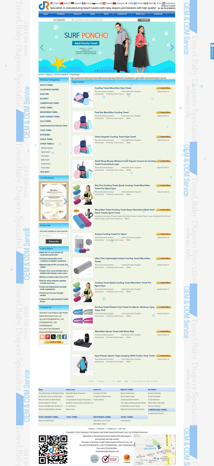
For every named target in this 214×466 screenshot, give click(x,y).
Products (61, 14)
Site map (122, 429)
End (126, 381)
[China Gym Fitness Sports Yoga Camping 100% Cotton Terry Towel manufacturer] (83, 365)
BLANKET (44, 99)
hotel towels (125, 421)
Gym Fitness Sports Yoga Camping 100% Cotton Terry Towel (125, 356)
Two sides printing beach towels (133, 403)
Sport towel (45, 152)
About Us (77, 14)
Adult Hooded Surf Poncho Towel (53, 126)
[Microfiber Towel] (107, 72)
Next (119, 381)
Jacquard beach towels (130, 400)
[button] (95, 70)
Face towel (45, 168)
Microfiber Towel (99, 424)
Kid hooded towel (128, 396)
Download (158, 14)
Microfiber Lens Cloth (101, 421)
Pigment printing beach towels (133, 409)
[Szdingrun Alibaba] (42, 336)
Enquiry (92, 429)
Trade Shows (98, 400)
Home (45, 14)
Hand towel (45, 164)
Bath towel (45, 160)
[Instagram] (47, 336)
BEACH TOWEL (46, 85)
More (129, 94)
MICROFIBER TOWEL (49, 112)
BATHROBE (45, 135)
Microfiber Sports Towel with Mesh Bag (114, 331)
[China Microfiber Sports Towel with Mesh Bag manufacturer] (83, 340)
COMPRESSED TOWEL (49, 103)
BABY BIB (44, 94)
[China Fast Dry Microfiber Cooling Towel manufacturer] (83, 121)
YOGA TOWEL (46, 130)
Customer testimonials (102, 396)
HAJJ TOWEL (45, 121)
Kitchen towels (47, 148)
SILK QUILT (44, 172)
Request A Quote (168, 6)
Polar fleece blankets (156, 403)
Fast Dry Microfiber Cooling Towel (112, 112)
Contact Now (53, 342)
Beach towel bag (127, 393)
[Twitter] (53, 336)
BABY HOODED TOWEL (50, 117)
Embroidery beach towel (130, 406)
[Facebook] (64, 336)
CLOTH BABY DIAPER (49, 90)
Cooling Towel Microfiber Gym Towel (113, 88)
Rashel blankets (154, 393)
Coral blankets (154, 400)
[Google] (58, 336)
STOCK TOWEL (46, 139)
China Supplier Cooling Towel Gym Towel (115, 137)
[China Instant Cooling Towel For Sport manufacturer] (83, 243)
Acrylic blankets (154, 396)
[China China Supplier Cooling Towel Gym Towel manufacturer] (83, 146)
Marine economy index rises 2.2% (54, 269)
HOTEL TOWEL (46, 108)
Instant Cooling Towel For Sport (111, 234)
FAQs (92, 14)
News (106, 14)
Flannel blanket (154, 406)
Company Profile (100, 393)
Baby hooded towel (46, 421)
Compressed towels (156, 413)
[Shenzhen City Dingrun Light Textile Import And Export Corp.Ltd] (44, 5)
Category (49, 75)
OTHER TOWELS (61, 75)
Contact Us (122, 14)
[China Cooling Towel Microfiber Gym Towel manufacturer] (83, 97)
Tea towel (45, 156)
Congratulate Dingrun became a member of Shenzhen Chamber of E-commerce (79, 403)
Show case (140, 14)
